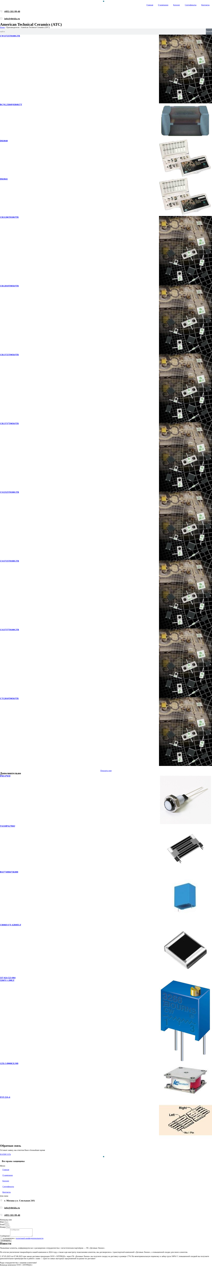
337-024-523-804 (7, 977)
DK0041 (4, 179)
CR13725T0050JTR (9, 354)
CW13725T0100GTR (10, 36)
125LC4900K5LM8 (9, 1063)
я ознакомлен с (23, 1238)
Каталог (176, 5)
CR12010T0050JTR (9, 286)
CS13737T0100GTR (9, 629)
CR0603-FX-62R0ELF (10, 925)
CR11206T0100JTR (9, 217)
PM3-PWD (5, 776)
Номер (3, 1227)
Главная (149, 5)
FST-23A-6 (5, 1097)
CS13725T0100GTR (9, 561)
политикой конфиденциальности (29, 1238)
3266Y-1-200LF (7, 980)
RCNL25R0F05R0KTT (11, 104)
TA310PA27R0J (7, 826)
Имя (2, 1222)
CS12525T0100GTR (9, 492)
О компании (163, 5)
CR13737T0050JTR (9, 423)
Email (2, 1224)
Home (2, 27)
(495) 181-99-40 (12, 11)
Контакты (205, 5)
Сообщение (5, 1236)
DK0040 (4, 141)
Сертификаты (190, 5)
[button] (106, 771)
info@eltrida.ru (12, 18)
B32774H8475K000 (9, 872)
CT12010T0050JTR (9, 698)
